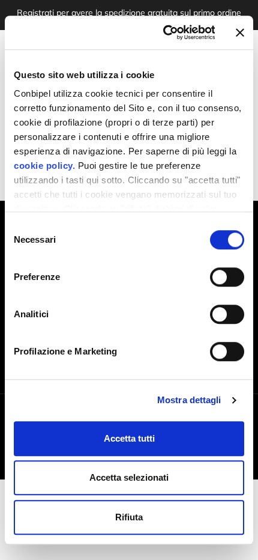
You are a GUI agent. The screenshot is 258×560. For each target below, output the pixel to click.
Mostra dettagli (189, 400)
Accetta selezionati (129, 477)
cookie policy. (44, 165)
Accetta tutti (129, 438)
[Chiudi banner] (240, 32)
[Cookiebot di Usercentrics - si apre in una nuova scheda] (163, 32)
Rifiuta (129, 517)
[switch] (227, 277)
